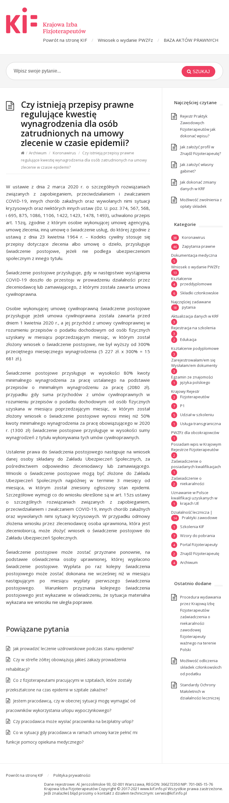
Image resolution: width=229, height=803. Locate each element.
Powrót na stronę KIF (65, 40)
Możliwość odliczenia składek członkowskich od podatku (201, 667)
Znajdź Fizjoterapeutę (199, 553)
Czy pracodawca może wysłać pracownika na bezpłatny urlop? (73, 721)
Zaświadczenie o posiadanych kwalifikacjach (196, 464)
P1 (182, 405)
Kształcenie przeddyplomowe (191, 281)
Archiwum (38, 153)
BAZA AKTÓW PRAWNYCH (191, 40)
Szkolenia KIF (192, 526)
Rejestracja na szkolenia (193, 327)
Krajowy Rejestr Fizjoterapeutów (190, 394)
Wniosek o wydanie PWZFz (125, 40)
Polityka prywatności (71, 775)
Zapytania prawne (198, 246)
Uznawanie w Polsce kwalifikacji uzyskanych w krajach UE (194, 498)
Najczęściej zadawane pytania (191, 304)
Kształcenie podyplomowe (195, 348)
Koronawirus (64, 153)
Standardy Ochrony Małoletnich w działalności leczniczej (200, 691)
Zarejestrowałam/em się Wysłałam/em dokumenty (194, 362)
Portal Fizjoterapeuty (199, 544)
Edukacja (188, 339)
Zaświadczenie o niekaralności (187, 481)
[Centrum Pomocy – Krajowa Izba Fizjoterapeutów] (46, 20)
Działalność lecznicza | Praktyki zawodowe (194, 515)
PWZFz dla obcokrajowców (195, 432)
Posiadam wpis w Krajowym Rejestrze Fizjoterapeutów (196, 447)
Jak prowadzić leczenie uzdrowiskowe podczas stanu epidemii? (73, 648)
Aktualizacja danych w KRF (195, 316)
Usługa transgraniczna (200, 423)
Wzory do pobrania (197, 535)
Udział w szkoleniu (197, 414)
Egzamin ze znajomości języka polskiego (192, 379)
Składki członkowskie (199, 293)
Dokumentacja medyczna (194, 255)
